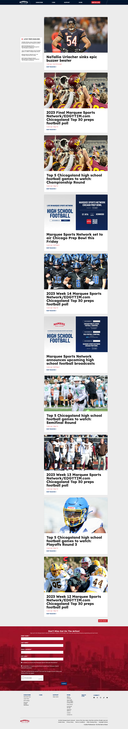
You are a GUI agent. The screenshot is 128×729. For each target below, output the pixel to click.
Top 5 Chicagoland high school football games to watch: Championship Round (31, 51)
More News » (103, 621)
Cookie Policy (61, 722)
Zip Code (24, 656)
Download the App (69, 707)
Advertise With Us (69, 710)
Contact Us (69, 714)
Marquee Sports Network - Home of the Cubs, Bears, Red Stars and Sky (80, 720)
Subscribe (39, 2)
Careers (69, 712)
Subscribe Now (27, 696)
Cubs (53, 2)
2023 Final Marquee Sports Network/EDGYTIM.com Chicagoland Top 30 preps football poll (30, 46)
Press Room (70, 704)
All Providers (27, 700)
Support (67, 2)
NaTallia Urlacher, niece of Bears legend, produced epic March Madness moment (31, 43)
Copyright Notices (103, 722)
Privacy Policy (70, 722)
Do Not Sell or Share (102, 724)
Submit (64, 683)
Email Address (26, 649)
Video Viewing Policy (92, 722)
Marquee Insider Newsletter (26, 704)
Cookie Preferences (89, 724)
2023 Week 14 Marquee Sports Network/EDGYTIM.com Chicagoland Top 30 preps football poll (30, 59)
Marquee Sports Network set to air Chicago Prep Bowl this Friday (30, 55)
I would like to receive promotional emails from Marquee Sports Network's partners (40, 667)
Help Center (55, 696)
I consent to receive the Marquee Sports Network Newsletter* (40, 662)
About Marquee (69, 697)
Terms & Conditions (80, 722)
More (80, 2)
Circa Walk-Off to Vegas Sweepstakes (70, 701)
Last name (25, 642)
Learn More (26, 698)
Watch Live (96, 2)
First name (25, 636)
